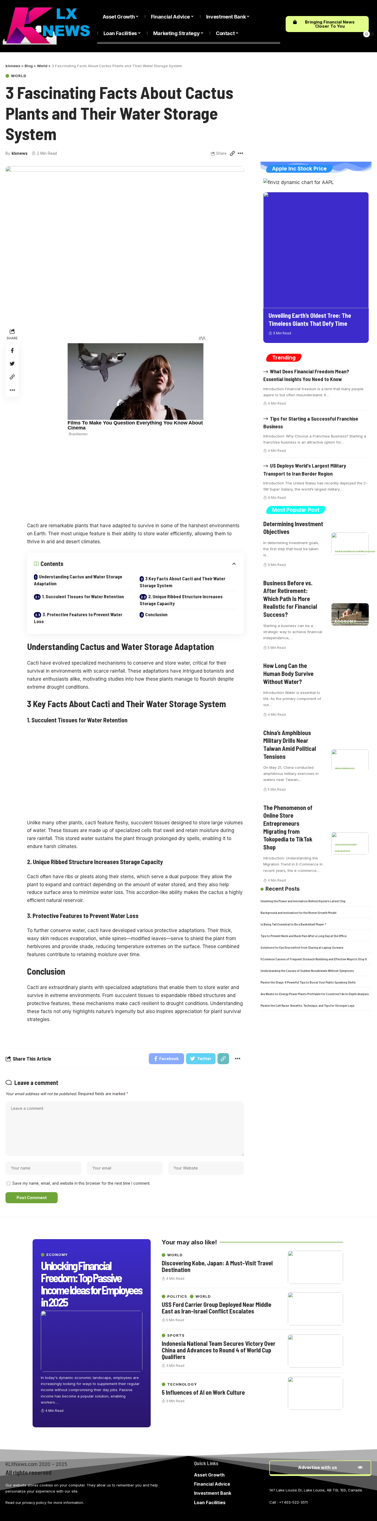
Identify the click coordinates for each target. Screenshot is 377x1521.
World (18, 76)
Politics (345, 767)
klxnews (20, 153)
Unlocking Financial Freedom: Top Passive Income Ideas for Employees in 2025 (91, 1283)
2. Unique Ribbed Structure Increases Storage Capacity (181, 600)
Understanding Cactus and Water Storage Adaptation (78, 580)
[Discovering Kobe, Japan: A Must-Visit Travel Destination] (315, 1267)
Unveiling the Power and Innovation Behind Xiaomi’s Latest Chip (303, 901)
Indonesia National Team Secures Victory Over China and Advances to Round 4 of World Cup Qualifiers (218, 1350)
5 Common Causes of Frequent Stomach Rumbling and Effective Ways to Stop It (314, 959)
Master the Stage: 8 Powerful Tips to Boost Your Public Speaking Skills (308, 982)
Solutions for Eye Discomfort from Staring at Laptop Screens (302, 947)
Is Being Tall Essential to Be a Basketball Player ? (293, 924)
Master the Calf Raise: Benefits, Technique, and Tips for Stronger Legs (307, 1005)
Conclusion (156, 614)
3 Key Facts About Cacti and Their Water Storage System (182, 582)
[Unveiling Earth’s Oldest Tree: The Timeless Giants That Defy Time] (316, 250)
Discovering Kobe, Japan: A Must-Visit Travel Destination (217, 1266)
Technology (182, 1384)
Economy (345, 621)
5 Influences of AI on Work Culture (203, 1392)
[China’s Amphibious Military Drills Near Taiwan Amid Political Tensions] (350, 760)
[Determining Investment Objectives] (350, 544)
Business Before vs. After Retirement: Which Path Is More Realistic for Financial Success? (290, 598)
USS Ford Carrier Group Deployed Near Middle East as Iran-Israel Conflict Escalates (216, 1308)
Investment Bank (355, 550)
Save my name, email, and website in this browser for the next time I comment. (81, 1183)
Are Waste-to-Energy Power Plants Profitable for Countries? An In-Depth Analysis (315, 993)
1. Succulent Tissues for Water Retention (83, 596)
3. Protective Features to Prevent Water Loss (78, 618)
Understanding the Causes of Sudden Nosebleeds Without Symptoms (307, 970)
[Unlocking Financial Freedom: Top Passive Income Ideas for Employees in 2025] (91, 1341)
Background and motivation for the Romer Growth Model (298, 912)
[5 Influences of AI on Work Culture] (315, 1393)
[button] (327, 24)
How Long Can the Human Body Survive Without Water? (288, 673)
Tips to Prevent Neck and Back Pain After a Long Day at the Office (304, 935)
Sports (175, 1335)
